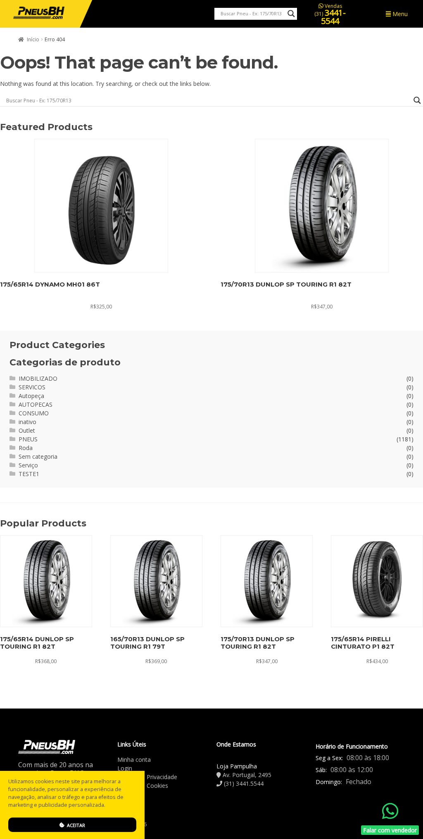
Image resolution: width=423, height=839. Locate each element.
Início (33, 39)
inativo (27, 422)
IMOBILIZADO (38, 378)
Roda (26, 448)
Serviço (28, 465)
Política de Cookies (142, 785)
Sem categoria (38, 456)
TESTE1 (29, 474)
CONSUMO (34, 413)
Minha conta (134, 759)
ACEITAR (75, 825)
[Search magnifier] (291, 13)
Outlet (27, 430)
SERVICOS (32, 387)
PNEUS (28, 439)
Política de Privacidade (147, 777)
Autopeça (31, 396)
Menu (399, 14)
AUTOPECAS (35, 404)
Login (124, 768)
